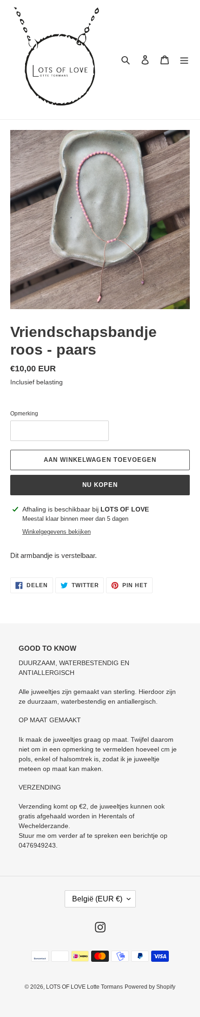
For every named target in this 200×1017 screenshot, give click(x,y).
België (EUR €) (97, 899)
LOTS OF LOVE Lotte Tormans (84, 987)
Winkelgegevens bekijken (56, 531)
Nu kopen (100, 484)
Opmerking (24, 413)
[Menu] (184, 60)
